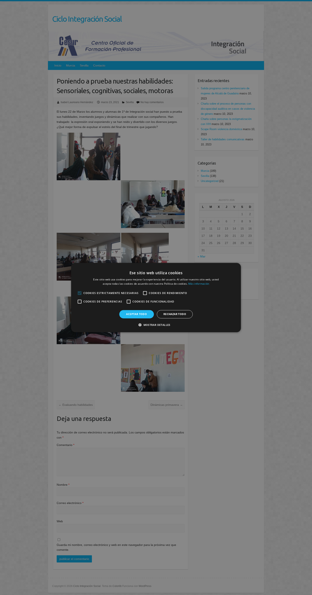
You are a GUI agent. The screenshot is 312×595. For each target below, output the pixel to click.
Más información (198, 283)
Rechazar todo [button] (174, 314)
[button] (156, 325)
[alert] (156, 297)
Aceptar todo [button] (136, 314)
